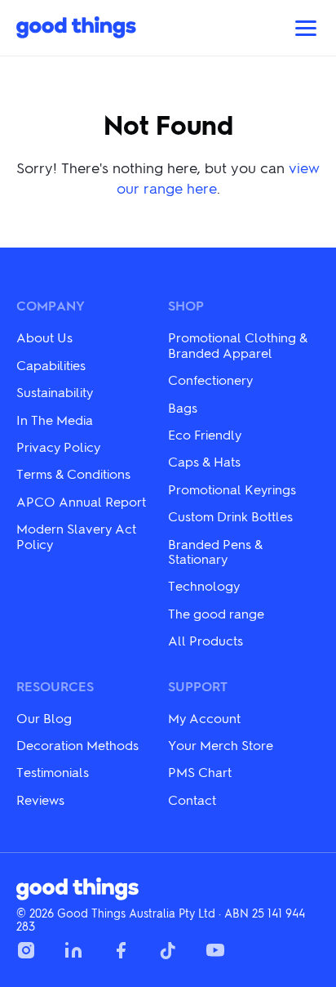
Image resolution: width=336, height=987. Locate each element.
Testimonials (52, 771)
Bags (182, 407)
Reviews (40, 799)
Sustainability (54, 391)
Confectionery (210, 379)
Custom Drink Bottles (230, 516)
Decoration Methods (77, 744)
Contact (192, 799)
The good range (216, 613)
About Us (44, 337)
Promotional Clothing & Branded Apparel (237, 344)
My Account (204, 717)
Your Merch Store (220, 744)
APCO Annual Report (81, 501)
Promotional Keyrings (232, 489)
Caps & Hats (204, 461)
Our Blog (44, 717)
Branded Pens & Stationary (215, 551)
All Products (205, 640)
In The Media (54, 419)
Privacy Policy (58, 446)
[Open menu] (306, 28)
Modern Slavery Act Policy (76, 536)
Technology (204, 585)
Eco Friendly (204, 434)
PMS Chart (200, 771)
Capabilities (51, 364)
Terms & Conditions (73, 473)
